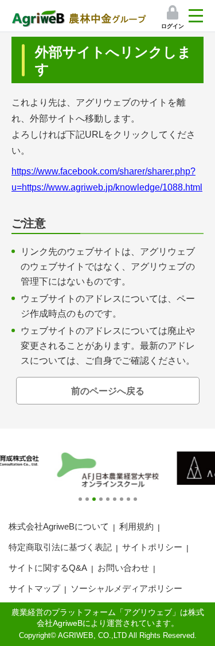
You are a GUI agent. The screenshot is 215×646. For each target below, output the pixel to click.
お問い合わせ (123, 568)
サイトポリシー (152, 547)
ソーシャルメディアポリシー (126, 588)
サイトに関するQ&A (48, 568)
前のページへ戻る (107, 391)
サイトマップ (34, 588)
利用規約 (136, 526)
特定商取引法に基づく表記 (60, 547)
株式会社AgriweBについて (59, 526)
